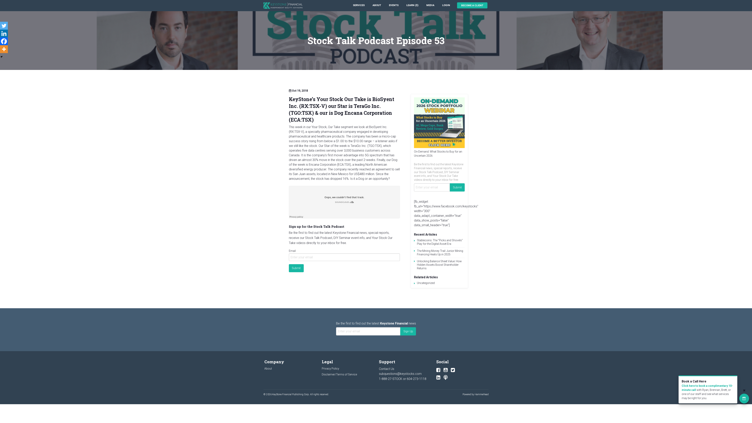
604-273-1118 (416, 379)
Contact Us (386, 369)
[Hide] (1, 56)
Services (359, 5)
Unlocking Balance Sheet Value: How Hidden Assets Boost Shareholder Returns (439, 265)
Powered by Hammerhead (476, 394)
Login (446, 5)
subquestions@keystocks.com (400, 374)
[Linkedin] (4, 33)
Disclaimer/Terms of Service (339, 374)
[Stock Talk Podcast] (446, 377)
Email (292, 250)
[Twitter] (4, 26)
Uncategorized (426, 283)
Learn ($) (412, 5)
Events (394, 5)
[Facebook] (4, 41)
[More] (4, 49)
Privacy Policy (330, 368)
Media (430, 5)
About (376, 5)
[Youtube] (446, 370)
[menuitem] (359, 5)
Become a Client (472, 5)
